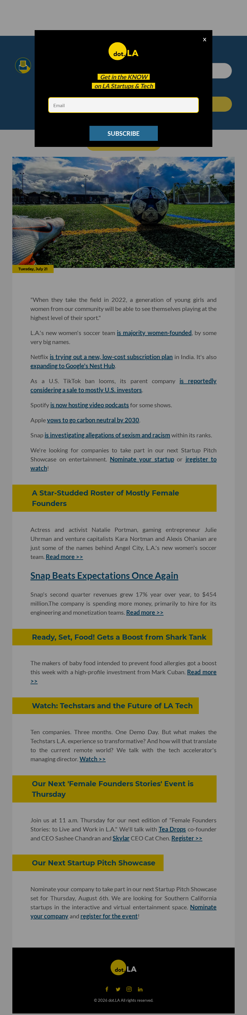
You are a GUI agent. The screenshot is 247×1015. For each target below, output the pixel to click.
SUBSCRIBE (123, 133)
